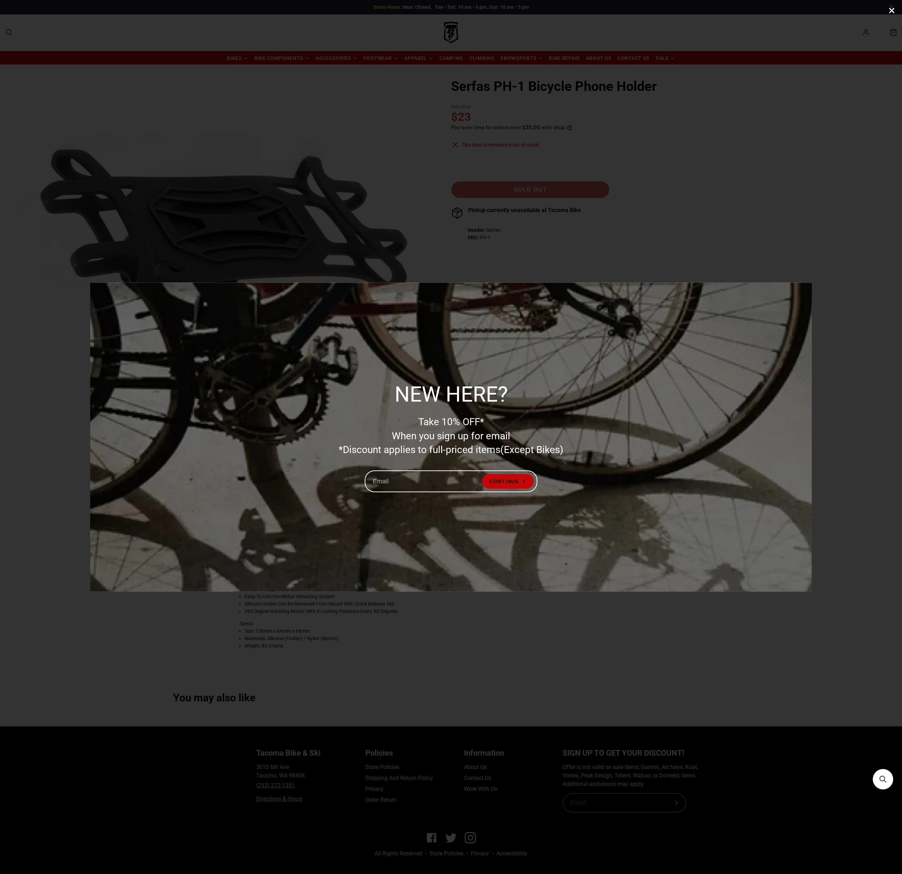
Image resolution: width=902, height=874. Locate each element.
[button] (883, 779)
